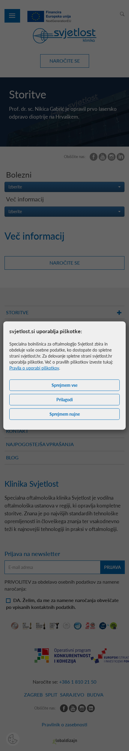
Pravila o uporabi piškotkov (34, 368)
